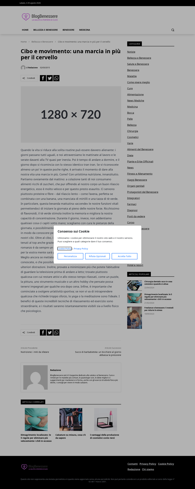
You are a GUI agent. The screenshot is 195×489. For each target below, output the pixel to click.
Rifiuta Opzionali (97, 256)
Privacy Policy (81, 248)
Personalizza (70, 256)
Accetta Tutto (124, 256)
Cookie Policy (64, 248)
